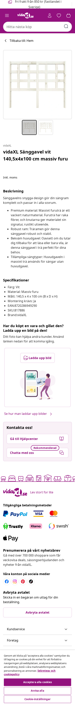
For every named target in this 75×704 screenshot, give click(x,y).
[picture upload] (37, 385)
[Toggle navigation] (7, 15)
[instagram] (15, 581)
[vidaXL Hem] (25, 15)
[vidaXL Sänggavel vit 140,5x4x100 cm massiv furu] (37, 84)
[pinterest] (23, 581)
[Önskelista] (59, 15)
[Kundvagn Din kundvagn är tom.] (68, 15)
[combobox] (37, 27)
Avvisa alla (37, 690)
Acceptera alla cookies (37, 682)
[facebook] (7, 581)
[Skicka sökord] (66, 26)
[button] (37, 629)
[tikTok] (31, 581)
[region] (37, 677)
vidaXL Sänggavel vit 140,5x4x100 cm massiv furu (35, 155)
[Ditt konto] (49, 15)
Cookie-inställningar (37, 699)
